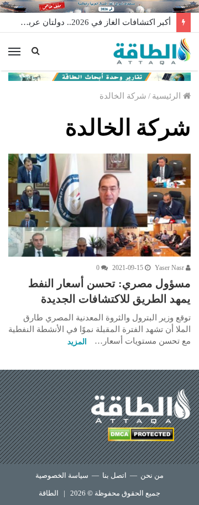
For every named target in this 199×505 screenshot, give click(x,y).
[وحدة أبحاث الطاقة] (99, 76)
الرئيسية (167, 95)
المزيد (77, 342)
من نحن (152, 475)
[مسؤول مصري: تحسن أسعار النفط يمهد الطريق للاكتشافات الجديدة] (99, 205)
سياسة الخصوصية (61, 475)
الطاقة (49, 493)
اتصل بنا (114, 475)
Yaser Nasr (170, 268)
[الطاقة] (152, 51)
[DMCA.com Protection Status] (141, 436)
